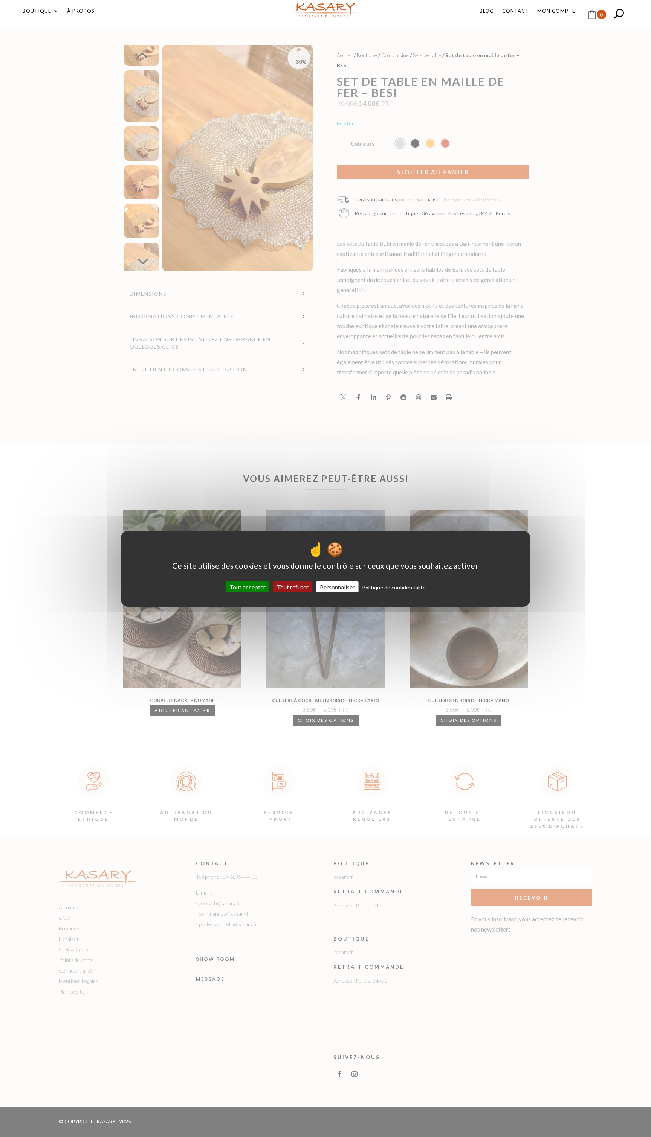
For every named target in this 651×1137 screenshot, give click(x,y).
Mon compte (556, 11)
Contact (515, 11)
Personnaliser (337, 586)
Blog (487, 11)
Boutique (37, 11)
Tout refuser (293, 586)
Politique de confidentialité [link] (394, 587)
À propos (81, 11)
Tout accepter (247, 586)
